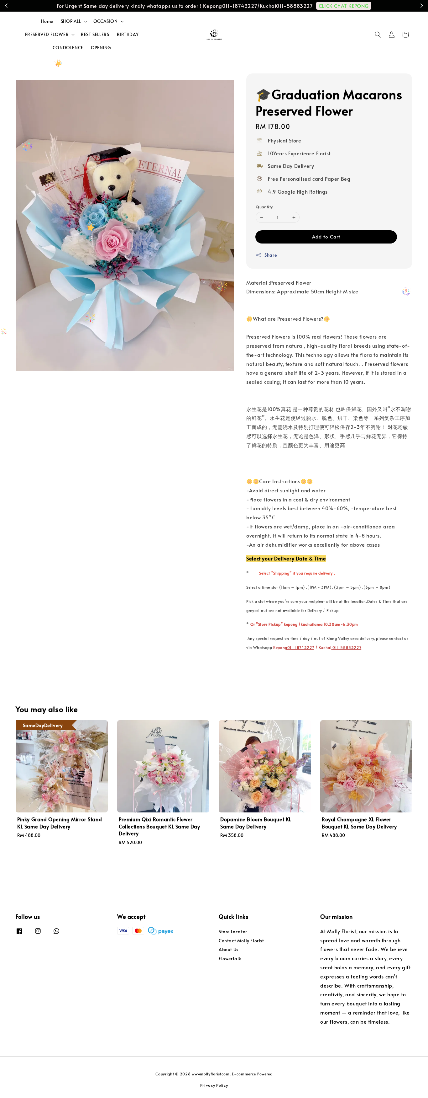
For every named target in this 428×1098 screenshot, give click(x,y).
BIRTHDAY (128, 34)
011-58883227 (346, 647)
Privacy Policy (214, 1085)
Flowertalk (230, 958)
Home (47, 21)
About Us (228, 949)
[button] (378, 34)
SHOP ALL (71, 21)
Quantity (264, 207)
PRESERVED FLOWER (47, 34)
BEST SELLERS (95, 34)
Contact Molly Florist (241, 941)
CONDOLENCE (68, 48)
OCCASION (105, 21)
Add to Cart (326, 236)
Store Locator (233, 932)
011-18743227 (300, 647)
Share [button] (270, 255)
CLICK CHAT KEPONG (344, 5)
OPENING (101, 48)
